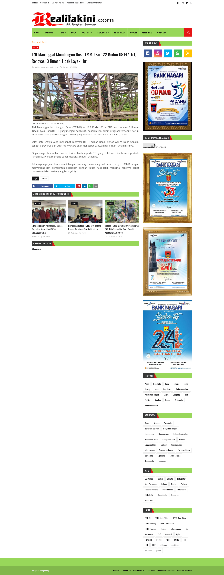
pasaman (162, 461)
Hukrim (163, 528)
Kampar (182, 439)
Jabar (167, 383)
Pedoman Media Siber (75, 2)
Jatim (156, 389)
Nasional (168, 534)
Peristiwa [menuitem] (147, 32)
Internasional (176, 528)
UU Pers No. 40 (58, 2)
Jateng (147, 389)
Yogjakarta (179, 400)
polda (158, 550)
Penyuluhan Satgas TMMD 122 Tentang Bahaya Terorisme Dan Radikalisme (84, 227)
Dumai (160, 478)
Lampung (176, 394)
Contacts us (45, 2)
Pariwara (148, 539)
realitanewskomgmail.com (46, 67)
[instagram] (182, 3)
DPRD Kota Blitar (161, 518)
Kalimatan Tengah (152, 394)
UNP (154, 545)
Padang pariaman (166, 450)
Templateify (44, 570)
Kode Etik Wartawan (94, 2)
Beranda (36, 42)
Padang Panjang (151, 489)
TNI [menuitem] (62, 32)
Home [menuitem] (36, 32)
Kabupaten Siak (169, 439)
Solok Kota (149, 500)
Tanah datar (149, 461)
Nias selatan (150, 450)
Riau (186, 394)
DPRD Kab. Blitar (179, 518)
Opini (178, 534)
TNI (184, 539)
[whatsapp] (191, 3)
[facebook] (178, 3)
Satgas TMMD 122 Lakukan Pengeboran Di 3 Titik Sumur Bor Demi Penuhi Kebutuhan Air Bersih (122, 229)
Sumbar (158, 400)
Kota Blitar (181, 478)
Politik (158, 539)
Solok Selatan (175, 455)
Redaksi (35, 2)
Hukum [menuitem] (133, 32)
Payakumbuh (168, 489)
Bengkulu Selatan (152, 428)
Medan (173, 484)
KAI (187, 528)
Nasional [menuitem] (48, 32)
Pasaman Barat (184, 450)
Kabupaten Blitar (151, 439)
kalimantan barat (151, 405)
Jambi (186, 383)
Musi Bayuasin (176, 444)
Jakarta (176, 383)
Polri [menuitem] (74, 32)
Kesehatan (149, 534)
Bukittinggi (149, 478)
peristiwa (175, 545)
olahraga (163, 545)
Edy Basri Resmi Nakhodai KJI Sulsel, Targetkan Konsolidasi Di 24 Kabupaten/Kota (47, 229)
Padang (184, 484)
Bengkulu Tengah (170, 428)
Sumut (167, 400)
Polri (168, 539)
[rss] (188, 53)
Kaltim (166, 394)
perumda (148, 550)
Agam (147, 423)
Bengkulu (157, 383)
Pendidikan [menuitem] (119, 32)
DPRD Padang (150, 523)
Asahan (157, 423)
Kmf (159, 534)
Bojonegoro (149, 434)
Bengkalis (168, 423)
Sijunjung (161, 455)
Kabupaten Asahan (180, 434)
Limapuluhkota (150, 444)
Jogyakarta (167, 389)
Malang (164, 444)
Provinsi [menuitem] (86, 32)
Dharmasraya (164, 434)
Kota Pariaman (151, 484)
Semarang (149, 455)
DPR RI (148, 518)
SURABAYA (149, 495)
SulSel (44, 42)
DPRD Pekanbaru (167, 523)
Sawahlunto (162, 495)
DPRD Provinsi (150, 528)
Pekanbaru (181, 489)
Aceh (147, 383)
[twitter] (187, 3)
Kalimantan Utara (182, 389)
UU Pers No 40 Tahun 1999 (144, 570)
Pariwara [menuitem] (161, 32)
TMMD (176, 539)
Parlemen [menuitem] (102, 32)
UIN (146, 545)
